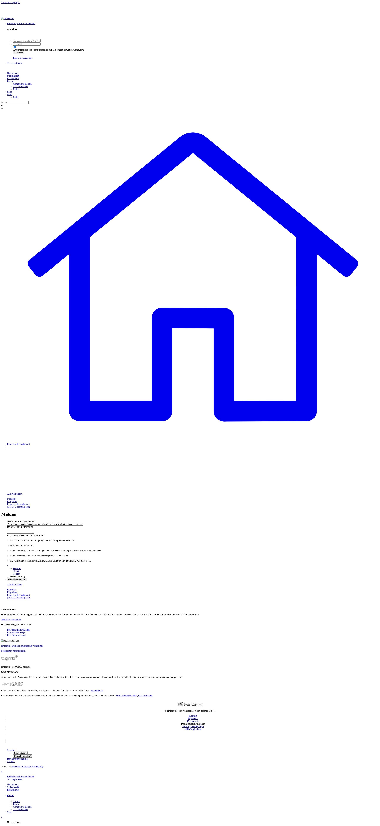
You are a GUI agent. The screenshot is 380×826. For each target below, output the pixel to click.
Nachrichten (13, 73)
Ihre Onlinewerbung (16, 635)
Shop (9, 92)
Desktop (17, 568)
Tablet (16, 571)
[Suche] (2, 108)
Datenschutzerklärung (17, 759)
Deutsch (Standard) (22, 756)
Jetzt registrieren (14, 63)
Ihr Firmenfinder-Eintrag (18, 629)
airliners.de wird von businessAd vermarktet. (22, 645)
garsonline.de (97, 690)
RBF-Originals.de (193, 729)
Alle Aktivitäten (20, 86)
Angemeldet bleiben (22, 50)
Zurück (16, 801)
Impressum (193, 718)
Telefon (16, 573)
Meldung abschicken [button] (17, 579)
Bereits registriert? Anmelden (21, 23)
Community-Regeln (22, 84)
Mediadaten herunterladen (13, 651)
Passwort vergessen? (22, 58)
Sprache (11, 750)
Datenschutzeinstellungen (193, 724)
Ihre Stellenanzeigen (16, 632)
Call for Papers (145, 695)
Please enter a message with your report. (26, 535)
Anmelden (18, 53)
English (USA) (20, 753)
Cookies (11, 761)
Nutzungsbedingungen (193, 726)
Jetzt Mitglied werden (11, 619)
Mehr (15, 89)
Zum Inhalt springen (10, 2)
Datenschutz (193, 721)
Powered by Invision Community (27, 766)
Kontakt (193, 716)
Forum (10, 81)
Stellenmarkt (13, 76)
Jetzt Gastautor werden (126, 695)
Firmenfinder (13, 78)
